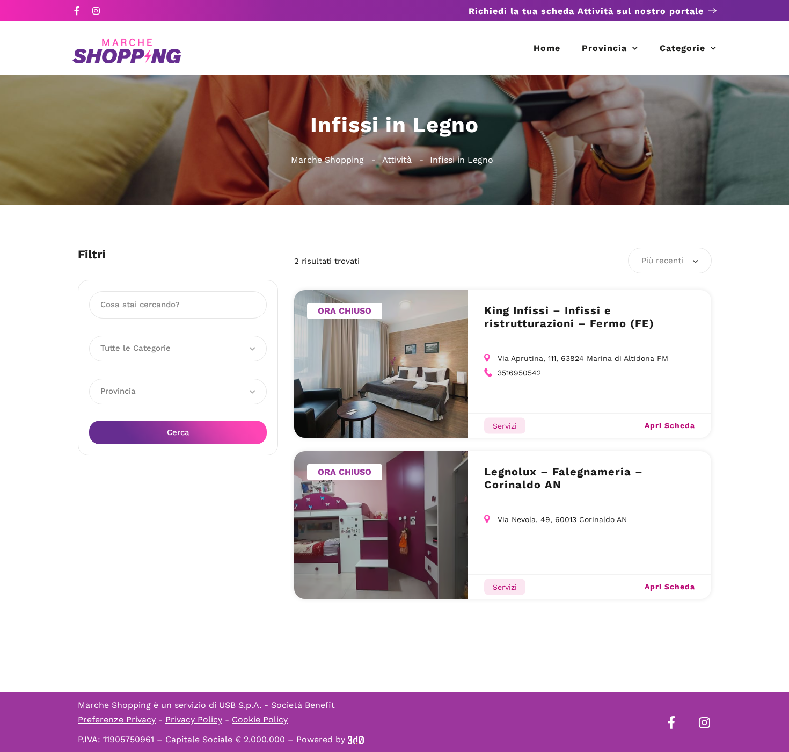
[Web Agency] (356, 739)
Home (547, 48)
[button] (178, 348)
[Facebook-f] (76, 10)
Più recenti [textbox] (662, 260)
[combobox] (670, 260)
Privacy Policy (193, 719)
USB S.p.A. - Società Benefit (277, 705)
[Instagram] (96, 10)
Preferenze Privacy (117, 719)
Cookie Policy (260, 719)
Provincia (604, 48)
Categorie (682, 48)
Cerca (178, 432)
